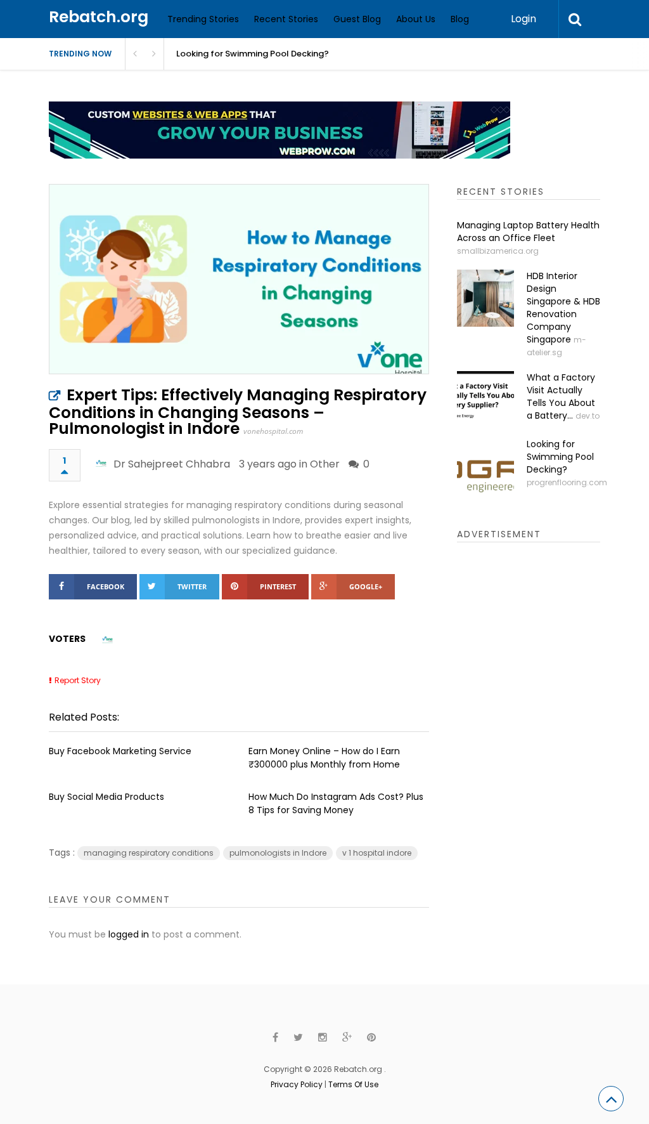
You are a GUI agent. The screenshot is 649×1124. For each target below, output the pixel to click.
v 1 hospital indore (376, 852)
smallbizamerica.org (498, 250)
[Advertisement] (552, 751)
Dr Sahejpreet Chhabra (171, 464)
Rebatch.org (98, 17)
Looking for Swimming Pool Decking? (560, 457)
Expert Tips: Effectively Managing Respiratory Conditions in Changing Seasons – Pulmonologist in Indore (238, 412)
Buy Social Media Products (106, 796)
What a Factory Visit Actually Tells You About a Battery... (561, 396)
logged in (128, 934)
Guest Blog (357, 19)
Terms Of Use (353, 1084)
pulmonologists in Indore (277, 852)
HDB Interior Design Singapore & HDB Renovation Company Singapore (563, 308)
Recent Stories (286, 19)
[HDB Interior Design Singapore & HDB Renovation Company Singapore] (485, 298)
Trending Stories (203, 19)
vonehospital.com (273, 431)
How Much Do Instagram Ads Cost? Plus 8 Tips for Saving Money (335, 803)
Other (325, 464)
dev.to (587, 415)
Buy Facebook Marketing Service (120, 751)
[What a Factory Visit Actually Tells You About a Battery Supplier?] (485, 399)
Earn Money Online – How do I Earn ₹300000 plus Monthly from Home (324, 758)
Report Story (78, 680)
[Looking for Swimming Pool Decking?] (485, 466)
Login (523, 18)
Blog (460, 19)
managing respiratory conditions (149, 852)
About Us (415, 19)
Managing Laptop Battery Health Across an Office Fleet (528, 231)
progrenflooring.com (567, 482)
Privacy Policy (297, 1084)
